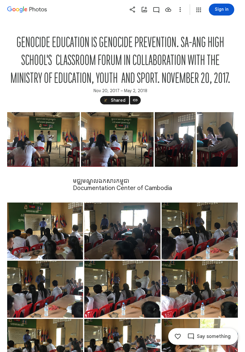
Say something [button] (214, 336)
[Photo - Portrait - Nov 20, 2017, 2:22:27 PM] (175, 139)
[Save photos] (168, 10)
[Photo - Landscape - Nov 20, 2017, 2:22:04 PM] (117, 139)
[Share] (132, 10)
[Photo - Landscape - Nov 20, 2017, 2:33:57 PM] (122, 289)
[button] (199, 10)
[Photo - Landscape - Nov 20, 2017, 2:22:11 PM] (43, 139)
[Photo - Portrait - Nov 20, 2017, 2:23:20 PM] (217, 139)
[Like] (178, 336)
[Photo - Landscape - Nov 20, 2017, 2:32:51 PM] (45, 231)
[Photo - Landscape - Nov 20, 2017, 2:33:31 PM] (200, 231)
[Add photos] (144, 10)
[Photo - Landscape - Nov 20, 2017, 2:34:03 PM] (200, 289)
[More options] (180, 10)
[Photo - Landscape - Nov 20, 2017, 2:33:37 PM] (45, 289)
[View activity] (156, 10)
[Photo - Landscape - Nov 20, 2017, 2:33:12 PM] (122, 231)
